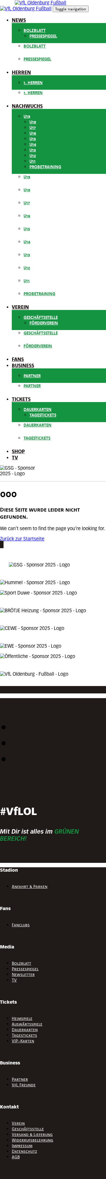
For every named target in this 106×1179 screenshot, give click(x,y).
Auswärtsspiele (27, 1024)
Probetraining (45, 166)
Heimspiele (22, 1018)
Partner (32, 375)
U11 (32, 161)
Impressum (22, 1145)
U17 (32, 127)
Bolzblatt (35, 30)
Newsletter (23, 974)
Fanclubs (21, 924)
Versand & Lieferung (32, 1134)
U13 (32, 150)
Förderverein (43, 323)
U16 (32, 133)
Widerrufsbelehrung (32, 1140)
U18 (32, 122)
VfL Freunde (24, 1084)
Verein (18, 1123)
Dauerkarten (38, 409)
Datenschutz (24, 1151)
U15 (32, 138)
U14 (32, 144)
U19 (27, 116)
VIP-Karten (23, 1041)
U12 (32, 155)
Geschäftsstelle (41, 317)
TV (14, 980)
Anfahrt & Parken (29, 886)
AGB (16, 1157)
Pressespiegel (43, 36)
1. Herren (33, 82)
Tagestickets (42, 415)
